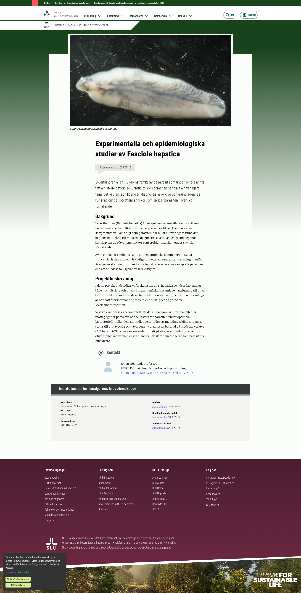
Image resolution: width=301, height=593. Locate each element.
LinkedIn (211, 488)
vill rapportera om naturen (112, 498)
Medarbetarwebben (55, 514)
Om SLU (58, 3)
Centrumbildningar (55, 493)
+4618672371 (162, 373)
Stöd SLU (157, 509)
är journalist (104, 483)
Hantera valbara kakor (17, 572)
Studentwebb (52, 477)
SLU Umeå (158, 488)
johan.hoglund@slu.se (136, 373)
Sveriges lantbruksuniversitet (67, 14)
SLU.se (47, 3)
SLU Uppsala (159, 493)
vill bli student (106, 477)
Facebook (211, 494)
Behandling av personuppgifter (154, 547)
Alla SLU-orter (159, 477)
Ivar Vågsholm (159, 417)
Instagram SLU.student (218, 483)
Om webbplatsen (78, 547)
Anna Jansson (159, 406)
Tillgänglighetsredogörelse (121, 547)
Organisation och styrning (78, 3)
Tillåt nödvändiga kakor (18, 579)
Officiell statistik (53, 504)
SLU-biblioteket (53, 483)
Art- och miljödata (54, 499)
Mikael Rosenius (160, 427)
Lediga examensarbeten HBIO (151, 3)
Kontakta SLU (159, 504)
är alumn (103, 509)
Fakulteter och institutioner (59, 509)
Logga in (49, 520)
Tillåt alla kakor (18, 585)
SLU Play (211, 504)
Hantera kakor (97, 547)
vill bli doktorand (107, 488)
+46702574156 (183, 373)
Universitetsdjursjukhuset (58, 488)
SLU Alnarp (158, 483)
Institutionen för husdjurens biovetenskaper (113, 3)
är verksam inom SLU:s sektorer (115, 504)
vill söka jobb (105, 493)
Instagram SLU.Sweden (218, 477)
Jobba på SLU (159, 498)
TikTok (210, 499)
